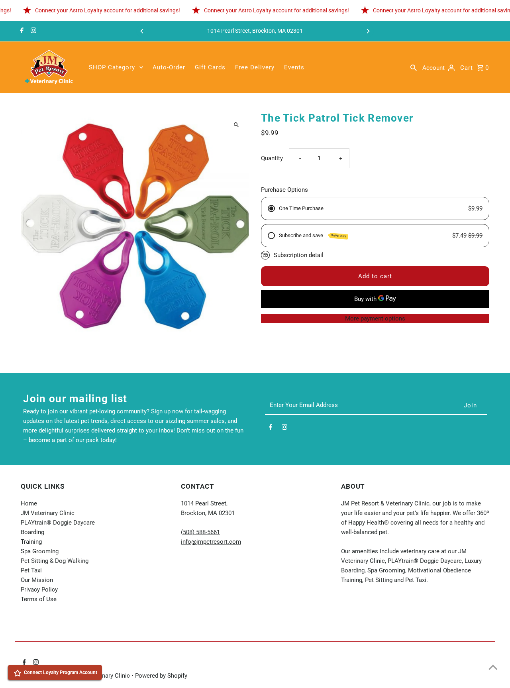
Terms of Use (39, 599)
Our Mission (37, 580)
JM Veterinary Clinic (48, 513)
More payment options (375, 318)
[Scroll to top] (493, 667)
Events (294, 67)
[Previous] (142, 31)
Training (31, 541)
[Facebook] (21, 31)
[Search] (413, 67)
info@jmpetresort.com (211, 541)
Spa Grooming (40, 551)
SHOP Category (112, 67)
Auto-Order (169, 67)
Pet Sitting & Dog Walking (54, 560)
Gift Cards (210, 67)
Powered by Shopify (161, 675)
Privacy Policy (39, 589)
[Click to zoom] (236, 125)
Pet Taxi (31, 570)
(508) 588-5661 (200, 532)
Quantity (272, 158)
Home (29, 503)
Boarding (32, 532)
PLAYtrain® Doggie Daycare (58, 522)
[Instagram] (32, 31)
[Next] (368, 31)
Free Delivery (255, 67)
